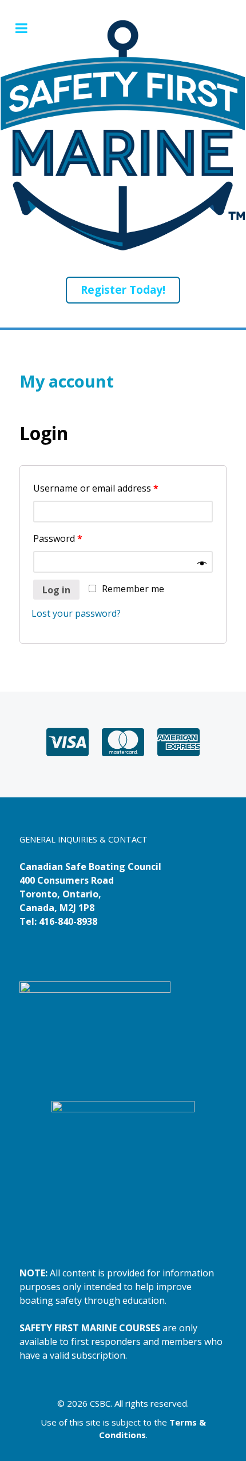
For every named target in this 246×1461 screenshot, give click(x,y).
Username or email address (95, 488)
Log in (56, 590)
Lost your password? (76, 613)
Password (57, 538)
